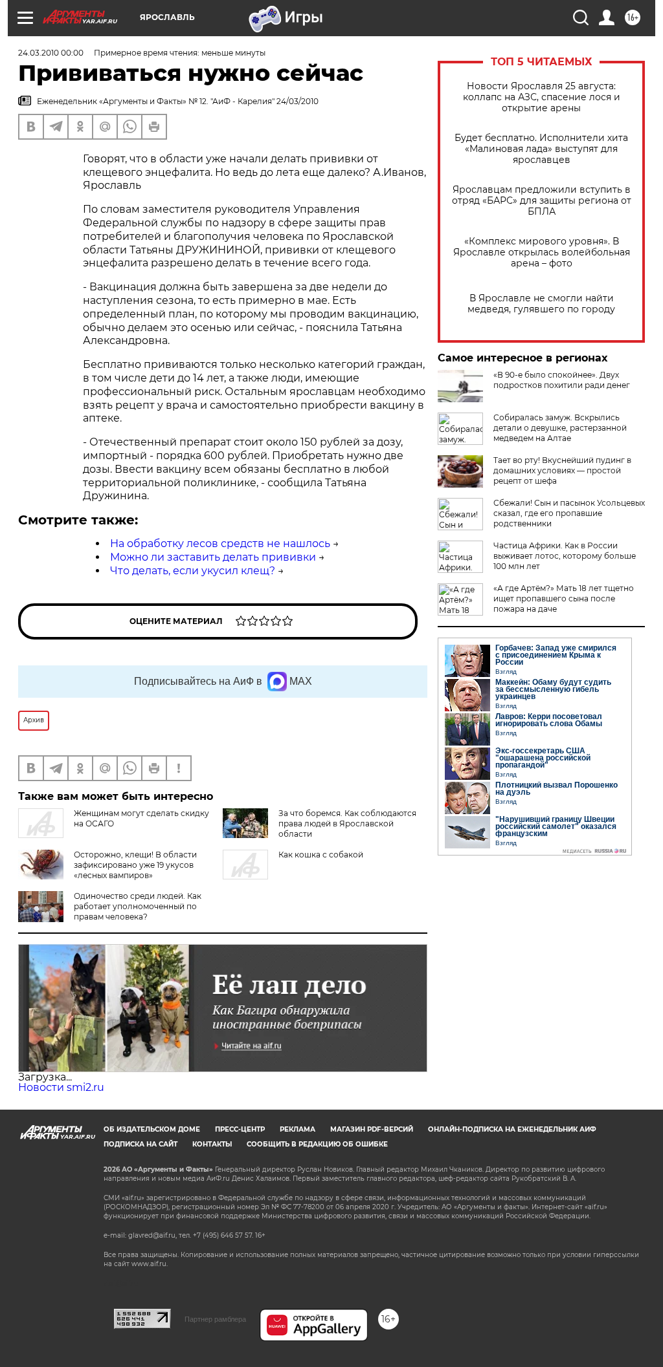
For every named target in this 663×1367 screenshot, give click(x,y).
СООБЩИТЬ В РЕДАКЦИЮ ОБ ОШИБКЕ (317, 1144)
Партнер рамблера (215, 1319)
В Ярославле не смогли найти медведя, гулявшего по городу (541, 304)
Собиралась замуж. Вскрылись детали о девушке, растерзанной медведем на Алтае (560, 428)
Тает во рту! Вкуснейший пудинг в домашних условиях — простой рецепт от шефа (562, 470)
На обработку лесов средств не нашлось (220, 543)
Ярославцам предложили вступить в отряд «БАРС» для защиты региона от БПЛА (541, 200)
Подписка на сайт (140, 1144)
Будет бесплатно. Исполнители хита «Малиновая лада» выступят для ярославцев (541, 149)
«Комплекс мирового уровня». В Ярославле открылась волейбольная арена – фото (541, 252)
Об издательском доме (152, 1129)
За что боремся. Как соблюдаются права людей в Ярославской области (347, 823)
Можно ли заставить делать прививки (213, 557)
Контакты (212, 1144)
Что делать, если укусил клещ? (192, 571)
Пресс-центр (240, 1129)
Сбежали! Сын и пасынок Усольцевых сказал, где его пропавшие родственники (569, 513)
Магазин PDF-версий (371, 1129)
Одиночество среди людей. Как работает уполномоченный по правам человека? (137, 906)
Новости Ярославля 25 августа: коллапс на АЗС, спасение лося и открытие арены (541, 97)
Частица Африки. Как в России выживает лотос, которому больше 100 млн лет (564, 556)
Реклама (297, 1129)
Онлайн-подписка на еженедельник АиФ (512, 1129)
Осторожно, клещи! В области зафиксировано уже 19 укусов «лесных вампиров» (135, 865)
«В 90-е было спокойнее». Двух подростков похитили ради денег (561, 380)
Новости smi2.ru (61, 1087)
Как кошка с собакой (320, 854)
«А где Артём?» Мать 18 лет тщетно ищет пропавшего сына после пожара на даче (563, 598)
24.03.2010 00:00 (51, 53)
